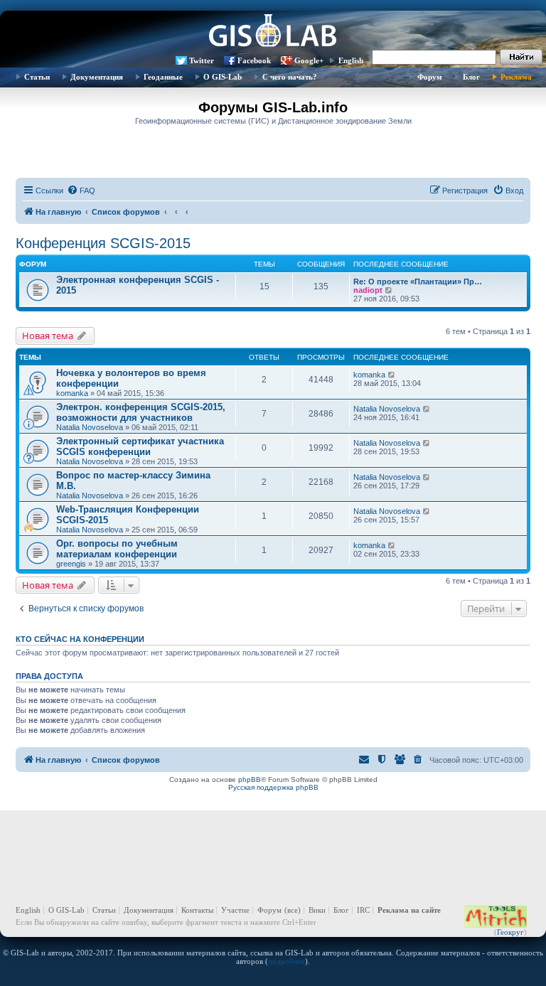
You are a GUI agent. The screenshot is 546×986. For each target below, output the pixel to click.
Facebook (254, 60)
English (350, 60)
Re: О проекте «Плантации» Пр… (417, 281)
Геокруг (510, 932)
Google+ (308, 60)
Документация (96, 77)
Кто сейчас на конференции (80, 639)
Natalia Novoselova (89, 427)
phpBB (249, 779)
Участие (235, 910)
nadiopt (367, 290)
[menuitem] (81, 190)
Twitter (201, 60)
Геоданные (163, 77)
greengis (71, 563)
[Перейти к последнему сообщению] (392, 374)
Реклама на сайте (409, 910)
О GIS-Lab (222, 77)
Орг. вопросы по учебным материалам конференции (117, 548)
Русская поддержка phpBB (273, 787)
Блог (471, 77)
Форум (429, 77)
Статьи (37, 77)
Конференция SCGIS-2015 (103, 243)
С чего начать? (289, 77)
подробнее (286, 961)
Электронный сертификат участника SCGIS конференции (140, 446)
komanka (72, 393)
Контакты (197, 910)
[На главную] (273, 32)
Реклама (516, 77)
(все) (292, 910)
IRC (363, 910)
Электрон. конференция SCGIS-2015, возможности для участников (140, 412)
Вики (317, 910)
